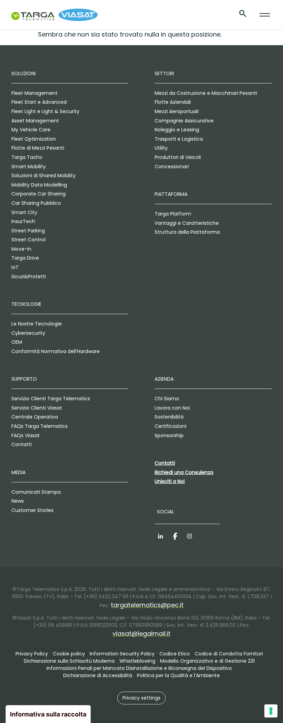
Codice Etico (174, 653)
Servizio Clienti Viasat (36, 407)
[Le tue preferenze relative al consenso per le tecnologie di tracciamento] (270, 710)
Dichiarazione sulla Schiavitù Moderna (69, 660)
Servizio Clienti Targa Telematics (50, 398)
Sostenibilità (169, 416)
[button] (141, 698)
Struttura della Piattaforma (187, 232)
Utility (161, 147)
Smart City (24, 212)
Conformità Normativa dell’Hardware (55, 351)
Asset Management (35, 120)
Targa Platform (173, 213)
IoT (15, 267)
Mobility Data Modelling (39, 184)
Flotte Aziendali (173, 102)
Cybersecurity (28, 333)
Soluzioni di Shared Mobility (43, 175)
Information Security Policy (122, 653)
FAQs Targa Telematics (39, 426)
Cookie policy (69, 653)
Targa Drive (25, 257)
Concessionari (172, 166)
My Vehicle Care (30, 129)
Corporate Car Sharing (38, 193)
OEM (16, 342)
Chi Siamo (167, 398)
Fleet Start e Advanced (39, 102)
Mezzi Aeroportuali (176, 111)
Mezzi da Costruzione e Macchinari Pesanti (206, 93)
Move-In (21, 248)
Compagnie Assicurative (184, 120)
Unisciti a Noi (170, 481)
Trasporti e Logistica (179, 138)
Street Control (28, 239)
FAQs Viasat (25, 435)
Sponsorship (169, 435)
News (17, 501)
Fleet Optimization (33, 138)
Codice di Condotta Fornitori (229, 653)
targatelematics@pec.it (147, 605)
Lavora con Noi (172, 407)
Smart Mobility (28, 166)
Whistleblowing (137, 660)
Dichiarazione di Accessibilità (97, 675)
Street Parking (28, 230)
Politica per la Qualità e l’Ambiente (178, 675)
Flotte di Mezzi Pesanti (37, 147)
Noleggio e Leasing (177, 129)
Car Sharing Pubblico (36, 203)
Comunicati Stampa (36, 492)
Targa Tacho (26, 157)
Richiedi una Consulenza (184, 472)
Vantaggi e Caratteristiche (187, 223)
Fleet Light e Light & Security (45, 111)
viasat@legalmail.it (141, 633)
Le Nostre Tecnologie (36, 323)
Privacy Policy (32, 653)
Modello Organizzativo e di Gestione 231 (207, 660)
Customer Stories (32, 510)
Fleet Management (34, 93)
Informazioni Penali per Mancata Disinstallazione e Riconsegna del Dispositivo (139, 668)
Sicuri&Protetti (28, 276)
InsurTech (23, 221)
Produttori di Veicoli (178, 157)
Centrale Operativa (34, 416)
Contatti (21, 444)
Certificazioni (170, 426)
